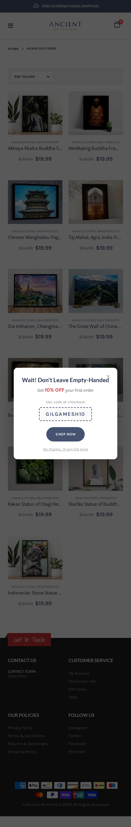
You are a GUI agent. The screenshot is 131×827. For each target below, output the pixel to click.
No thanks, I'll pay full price (65, 449)
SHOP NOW (65, 434)
